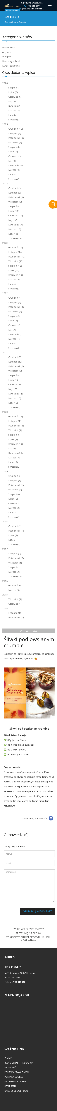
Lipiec (13, 92)
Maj (12, 101)
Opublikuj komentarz (37, 911)
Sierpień (14, 87)
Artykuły (6, 51)
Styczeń (14, 119)
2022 (5, 293)
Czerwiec (14, 96)
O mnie (8, 1058)
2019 (5, 471)
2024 (5, 183)
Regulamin (10, 1086)
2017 (5, 548)
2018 (5, 521)
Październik (16, 137)
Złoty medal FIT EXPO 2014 (19, 1062)
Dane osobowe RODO (16, 1090)
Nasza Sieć (10, 1067)
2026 (5, 83)
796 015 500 (33, 6)
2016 (5, 580)
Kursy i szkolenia (11, 65)
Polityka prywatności (17, 1072)
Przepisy (7, 56)
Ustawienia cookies (15, 1081)
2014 (5, 608)
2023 (5, 242)
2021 (5, 352)
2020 (5, 411)
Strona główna (10, 22)
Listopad (14, 133)
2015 (5, 594)
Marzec (14, 110)
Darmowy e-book (11, 61)
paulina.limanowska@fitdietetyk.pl (33, 8)
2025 (5, 124)
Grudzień (15, 128)
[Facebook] (51, 818)
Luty (12, 114)
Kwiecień (14, 105)
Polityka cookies (14, 1076)
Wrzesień (15, 142)
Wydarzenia (8, 47)
